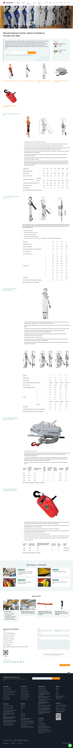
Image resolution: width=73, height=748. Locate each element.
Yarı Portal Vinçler (24, 689)
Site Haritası (13, 743)
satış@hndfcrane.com (11, 633)
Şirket (34, 2)
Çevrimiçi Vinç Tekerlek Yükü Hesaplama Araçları (61, 696)
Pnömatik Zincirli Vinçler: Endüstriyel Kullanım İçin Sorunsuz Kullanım (44, 706)
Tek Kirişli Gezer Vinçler (7, 689)
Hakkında (57, 686)
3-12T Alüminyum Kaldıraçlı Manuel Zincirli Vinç (43, 81)
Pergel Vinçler (6, 704)
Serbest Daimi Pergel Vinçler (8, 708)
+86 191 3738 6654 (10, 637)
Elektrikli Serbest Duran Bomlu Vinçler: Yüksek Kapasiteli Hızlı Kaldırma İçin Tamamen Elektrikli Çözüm (10, 721)
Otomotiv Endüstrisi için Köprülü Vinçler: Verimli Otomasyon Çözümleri (27, 727)
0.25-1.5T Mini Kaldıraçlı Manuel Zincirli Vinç (27, 81)
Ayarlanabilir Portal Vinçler (25, 696)
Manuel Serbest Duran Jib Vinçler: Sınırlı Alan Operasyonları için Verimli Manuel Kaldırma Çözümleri (9, 717)
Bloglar (61, 2)
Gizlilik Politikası (6, 743)
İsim (38, 628)
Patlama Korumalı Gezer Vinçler (8, 692)
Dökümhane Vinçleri (6, 697)
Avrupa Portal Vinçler (24, 699)
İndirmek (57, 2)
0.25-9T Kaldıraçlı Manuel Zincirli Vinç (10, 81)
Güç (21, 710)
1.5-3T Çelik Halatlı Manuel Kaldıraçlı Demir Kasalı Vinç (10, 106)
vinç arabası (40, 721)
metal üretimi (23, 715)
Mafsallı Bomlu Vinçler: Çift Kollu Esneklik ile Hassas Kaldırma (8, 724)
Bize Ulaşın (58, 703)
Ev (3, 7)
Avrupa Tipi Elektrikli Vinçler (43, 691)
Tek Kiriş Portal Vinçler (25, 691)
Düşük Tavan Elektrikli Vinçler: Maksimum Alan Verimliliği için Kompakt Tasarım (43, 702)
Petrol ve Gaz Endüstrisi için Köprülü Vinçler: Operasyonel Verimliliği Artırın (27, 721)
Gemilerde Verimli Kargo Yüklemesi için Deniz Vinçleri (27, 724)
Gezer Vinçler (5, 686)
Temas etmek (39, 3)
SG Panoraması (58, 698)
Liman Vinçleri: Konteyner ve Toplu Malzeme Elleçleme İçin (27, 719)
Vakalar (46, 2)
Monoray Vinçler (6, 696)
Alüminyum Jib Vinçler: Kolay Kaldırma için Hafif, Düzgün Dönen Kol (9, 711)
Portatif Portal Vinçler (24, 697)
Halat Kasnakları (41, 720)
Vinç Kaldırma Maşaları (42, 725)
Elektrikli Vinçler (41, 686)
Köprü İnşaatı (23, 716)
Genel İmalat (23, 705)
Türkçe (69, 2)
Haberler (50, 2)
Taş (21, 712)
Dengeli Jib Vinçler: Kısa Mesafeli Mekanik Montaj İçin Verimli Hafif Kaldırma (9, 714)
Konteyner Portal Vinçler (25, 694)
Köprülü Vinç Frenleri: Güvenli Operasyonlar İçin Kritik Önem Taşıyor (44, 730)
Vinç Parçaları (41, 718)
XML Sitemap (19, 743)
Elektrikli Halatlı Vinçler (42, 688)
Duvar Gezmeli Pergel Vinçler (8, 707)
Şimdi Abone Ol (32, 52)
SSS (54, 2)
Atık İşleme (23, 707)
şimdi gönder (64, 665)
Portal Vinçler (23, 686)
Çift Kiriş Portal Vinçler (25, 688)
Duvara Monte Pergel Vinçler (8, 705)
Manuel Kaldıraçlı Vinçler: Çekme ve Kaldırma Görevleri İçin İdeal (44, 697)
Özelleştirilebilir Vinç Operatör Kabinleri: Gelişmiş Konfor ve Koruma (44, 727)
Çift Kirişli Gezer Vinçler (7, 688)
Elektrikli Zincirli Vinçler (42, 689)
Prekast (22, 708)
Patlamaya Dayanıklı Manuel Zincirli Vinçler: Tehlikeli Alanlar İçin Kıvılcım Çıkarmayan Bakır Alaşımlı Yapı (44, 709)
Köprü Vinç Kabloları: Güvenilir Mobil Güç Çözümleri (44, 732)
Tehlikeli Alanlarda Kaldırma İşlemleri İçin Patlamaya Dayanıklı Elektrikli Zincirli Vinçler (44, 712)
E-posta (39, 633)
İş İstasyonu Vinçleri (6, 699)
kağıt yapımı (23, 713)
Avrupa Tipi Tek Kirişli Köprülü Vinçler (9, 691)
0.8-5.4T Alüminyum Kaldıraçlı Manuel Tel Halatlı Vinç (60, 81)
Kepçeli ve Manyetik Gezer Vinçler (9, 694)
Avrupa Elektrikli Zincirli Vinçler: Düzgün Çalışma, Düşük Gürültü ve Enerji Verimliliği (44, 694)
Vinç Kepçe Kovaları (41, 723)
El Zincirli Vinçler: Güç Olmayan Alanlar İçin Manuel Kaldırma (45, 700)
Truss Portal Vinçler (24, 692)
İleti (38, 638)
